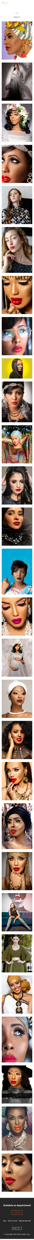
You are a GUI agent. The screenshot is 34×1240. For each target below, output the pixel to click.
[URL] (20, 1228)
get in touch (17, 1212)
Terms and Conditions (24, 1221)
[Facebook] (17, 1228)
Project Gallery (12, 1221)
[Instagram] (13, 1228)
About (5, 1221)
